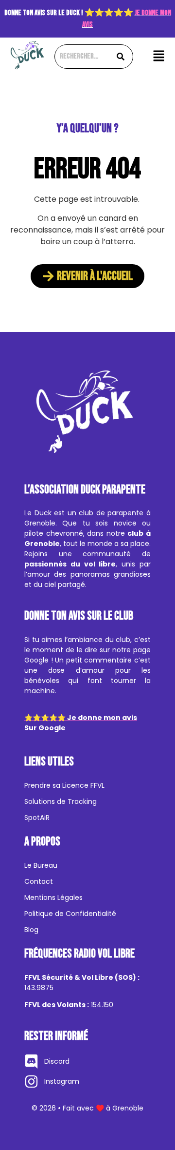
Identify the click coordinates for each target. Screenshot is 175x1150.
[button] (159, 56)
